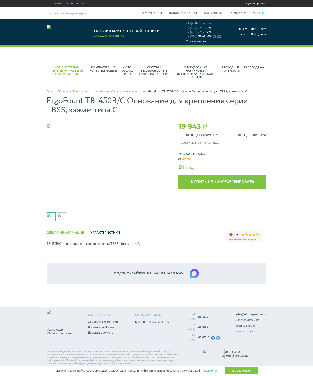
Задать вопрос (245, 325)
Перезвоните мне (196, 41)
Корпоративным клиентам (152, 321)
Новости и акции (183, 13)
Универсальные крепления (128, 91)
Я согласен (241, 371)
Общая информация (65, 232)
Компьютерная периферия (91, 91)
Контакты (238, 13)
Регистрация (75, 3)
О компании (152, 13)
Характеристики (105, 232)
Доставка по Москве (101, 327)
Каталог (65, 91)
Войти (58, 3)
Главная (52, 91)
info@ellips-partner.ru (200, 23)
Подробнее (210, 370)
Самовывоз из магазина (103, 321)
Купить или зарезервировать (222, 182)
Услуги (259, 13)
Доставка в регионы (101, 332)
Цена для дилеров (252, 135)
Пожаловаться (245, 331)
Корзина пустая (255, 3)
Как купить (213, 13)
